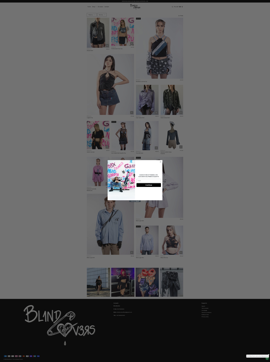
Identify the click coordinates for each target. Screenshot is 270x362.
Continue (148, 185)
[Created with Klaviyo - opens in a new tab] (135, 201)
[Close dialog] (160, 162)
